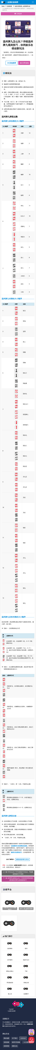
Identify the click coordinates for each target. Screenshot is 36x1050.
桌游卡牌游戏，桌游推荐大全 (22, 6)
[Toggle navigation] (32, 2)
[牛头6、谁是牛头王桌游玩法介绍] (25, 954)
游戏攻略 (6, 1042)
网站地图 (6, 1038)
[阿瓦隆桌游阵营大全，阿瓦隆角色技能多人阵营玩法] (9, 977)
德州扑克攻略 (16, 1042)
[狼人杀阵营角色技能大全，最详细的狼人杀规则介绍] (9, 988)
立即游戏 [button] (25, 63)
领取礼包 (14, 1046)
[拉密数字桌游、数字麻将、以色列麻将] (25, 988)
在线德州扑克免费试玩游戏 (19, 846)
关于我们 (14, 1038)
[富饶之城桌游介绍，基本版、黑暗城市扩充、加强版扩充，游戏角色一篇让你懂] (25, 977)
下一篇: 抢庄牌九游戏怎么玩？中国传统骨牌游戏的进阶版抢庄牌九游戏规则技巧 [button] (18, 879)
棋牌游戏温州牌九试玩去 (22, 859)
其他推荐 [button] (12, 63)
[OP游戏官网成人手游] (9, 923)
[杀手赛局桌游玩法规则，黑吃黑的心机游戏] (9, 954)
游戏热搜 (9, 6)
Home (3, 6)
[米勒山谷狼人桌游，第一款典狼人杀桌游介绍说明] (9, 966)
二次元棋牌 (26, 1042)
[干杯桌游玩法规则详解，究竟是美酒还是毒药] (25, 966)
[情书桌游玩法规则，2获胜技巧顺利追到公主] (25, 943)
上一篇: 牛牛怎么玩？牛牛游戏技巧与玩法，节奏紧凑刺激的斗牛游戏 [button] (18, 873)
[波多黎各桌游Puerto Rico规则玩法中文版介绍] (9, 943)
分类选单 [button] (19, 14)
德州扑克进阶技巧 (16, 852)
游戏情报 (6, 1046)
